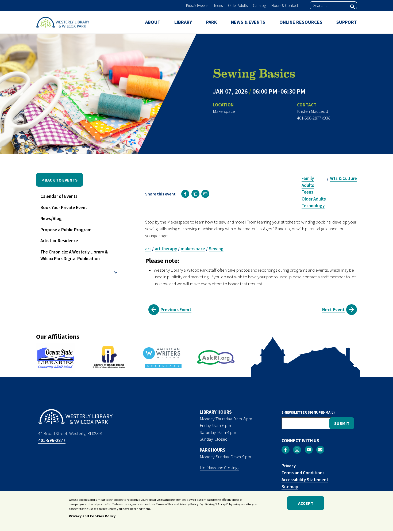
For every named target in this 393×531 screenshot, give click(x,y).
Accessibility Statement (305, 480)
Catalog (259, 5)
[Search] (352, 6)
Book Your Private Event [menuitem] (63, 207)
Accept (305, 503)
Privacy (289, 466)
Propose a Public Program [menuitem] (65, 230)
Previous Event (175, 310)
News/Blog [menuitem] (51, 218)
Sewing (216, 249)
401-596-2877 (52, 440)
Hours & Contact (284, 5)
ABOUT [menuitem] (152, 22)
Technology (313, 206)
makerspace (193, 249)
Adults (308, 185)
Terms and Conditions (303, 473)
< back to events (59, 180)
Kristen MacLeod (312, 111)
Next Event (333, 310)
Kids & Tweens (197, 5)
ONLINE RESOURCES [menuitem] (300, 22)
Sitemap (290, 487)
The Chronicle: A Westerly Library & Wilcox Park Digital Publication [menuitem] (74, 255)
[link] (185, 194)
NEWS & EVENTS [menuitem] (248, 22)
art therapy (166, 249)
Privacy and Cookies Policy (92, 515)
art (148, 249)
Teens (218, 5)
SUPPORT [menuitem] (346, 22)
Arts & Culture (343, 178)
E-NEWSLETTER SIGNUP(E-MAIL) (308, 412)
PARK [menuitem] (211, 22)
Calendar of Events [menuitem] (59, 196)
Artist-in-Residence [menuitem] (59, 241)
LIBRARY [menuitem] (183, 22)
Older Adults (238, 5)
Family (308, 178)
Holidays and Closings (219, 468)
